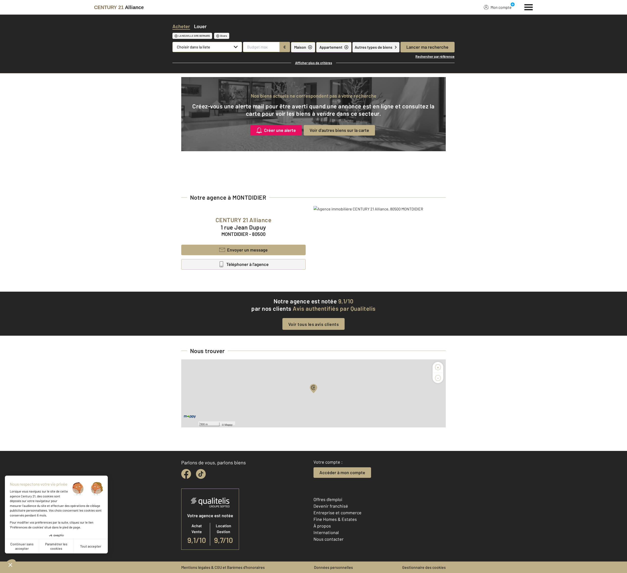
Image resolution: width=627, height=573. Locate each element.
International (326, 532)
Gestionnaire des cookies (424, 567)
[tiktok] (201, 474)
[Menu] (528, 6)
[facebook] (186, 474)
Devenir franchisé (331, 506)
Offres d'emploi (328, 499)
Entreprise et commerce (338, 512)
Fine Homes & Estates (335, 519)
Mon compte (501, 7)
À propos (322, 525)
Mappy (229, 424)
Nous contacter (329, 539)
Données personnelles (333, 567)
